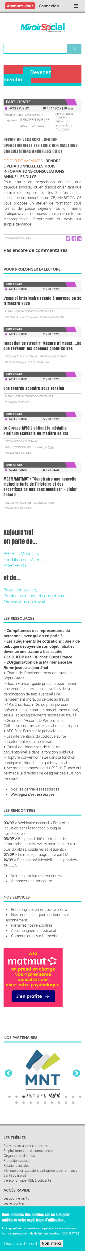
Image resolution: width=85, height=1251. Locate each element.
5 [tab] (37, 1097)
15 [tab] (37, 1102)
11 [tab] (80, 1097)
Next (76, 1074)
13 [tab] (23, 1102)
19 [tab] (66, 1102)
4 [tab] (30, 1097)
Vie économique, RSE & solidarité (27, 362)
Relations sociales (18, 237)
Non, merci (51, 1243)
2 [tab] (16, 1097)
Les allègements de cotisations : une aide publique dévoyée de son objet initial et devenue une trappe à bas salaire (42, 646)
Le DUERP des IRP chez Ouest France (39, 657)
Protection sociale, (20, 589)
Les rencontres (14, 1203)
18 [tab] (59, 1102)
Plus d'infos (70, 1233)
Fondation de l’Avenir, (24, 559)
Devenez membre (27, 76)
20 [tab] (73, 1102)
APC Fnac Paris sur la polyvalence (35, 730)
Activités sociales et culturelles (25, 1146)
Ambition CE (33, 115)
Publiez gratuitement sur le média (39, 909)
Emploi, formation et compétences (29, 311)
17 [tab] (52, 1102)
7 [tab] (52, 1097)
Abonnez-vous (20, 5)
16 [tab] (44, 1102)
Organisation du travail (21, 317)
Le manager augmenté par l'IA (43, 854)
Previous (8, 1074)
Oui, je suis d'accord (20, 1243)
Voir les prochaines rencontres (36, 875)
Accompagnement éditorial (33, 930)
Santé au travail (15, 1175)
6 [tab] (44, 1097)
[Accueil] (42, 27)
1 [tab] (9, 1097)
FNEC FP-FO (15, 565)
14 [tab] (30, 1102)
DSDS (40, 125)
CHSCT (25, 125)
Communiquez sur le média (34, 935)
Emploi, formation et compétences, (36, 595)
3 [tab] (23, 1097)
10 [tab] (73, 1097)
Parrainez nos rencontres (31, 925)
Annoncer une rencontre (31, 881)
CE (47, 120)
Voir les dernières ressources (35, 789)
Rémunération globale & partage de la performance (40, 1170)
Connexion (49, 5)
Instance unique (32, 120)
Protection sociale (18, 447)
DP (33, 125)
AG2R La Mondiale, (21, 553)
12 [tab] (16, 1102)
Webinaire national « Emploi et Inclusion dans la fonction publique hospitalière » (36, 828)
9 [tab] (66, 1097)
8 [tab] (59, 1097)
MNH (51, 447)
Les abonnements (16, 1198)
